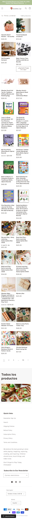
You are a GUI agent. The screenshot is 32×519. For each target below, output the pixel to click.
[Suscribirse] (26, 475)
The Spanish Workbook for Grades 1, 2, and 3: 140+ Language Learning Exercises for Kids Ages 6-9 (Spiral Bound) (22, 122)
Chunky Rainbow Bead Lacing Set (21, 348)
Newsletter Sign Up (10, 418)
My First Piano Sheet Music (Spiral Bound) (7, 151)
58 (23, 360)
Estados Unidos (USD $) (15, 493)
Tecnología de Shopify (23, 515)
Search (6, 422)
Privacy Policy (8, 438)
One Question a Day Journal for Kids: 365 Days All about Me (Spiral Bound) (7, 208)
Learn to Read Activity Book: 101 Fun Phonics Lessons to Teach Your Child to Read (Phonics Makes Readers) (7, 122)
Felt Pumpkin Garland (5, 59)
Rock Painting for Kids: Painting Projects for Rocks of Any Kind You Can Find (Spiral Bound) (23, 180)
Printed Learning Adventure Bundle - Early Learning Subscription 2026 (22, 269)
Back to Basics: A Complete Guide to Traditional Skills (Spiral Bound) (7, 179)
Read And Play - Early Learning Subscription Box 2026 (22, 240)
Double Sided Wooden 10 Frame (7, 324)
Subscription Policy (10, 434)
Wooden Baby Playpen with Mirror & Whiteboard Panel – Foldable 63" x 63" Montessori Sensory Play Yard (7, 298)
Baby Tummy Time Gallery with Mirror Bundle (22, 60)
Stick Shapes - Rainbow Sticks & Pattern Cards (7, 349)
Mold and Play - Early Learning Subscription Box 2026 (7, 269)
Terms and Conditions (10, 442)
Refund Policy (8, 430)
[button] (2, 8)
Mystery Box (20, 293)
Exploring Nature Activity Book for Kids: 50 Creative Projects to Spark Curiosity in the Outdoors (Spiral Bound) (22, 210)
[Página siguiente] (28, 360)
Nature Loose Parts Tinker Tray (22, 324)
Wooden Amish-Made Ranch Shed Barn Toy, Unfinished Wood (22, 93)
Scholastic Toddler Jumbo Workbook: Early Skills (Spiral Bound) (22, 152)
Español (15, 503)
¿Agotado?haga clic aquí (23, 68)
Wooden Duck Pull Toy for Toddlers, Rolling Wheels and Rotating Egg (7, 93)
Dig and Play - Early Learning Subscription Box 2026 (7, 240)
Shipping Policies (9, 426)
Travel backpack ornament (21, 35)
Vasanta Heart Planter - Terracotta (7, 35)
